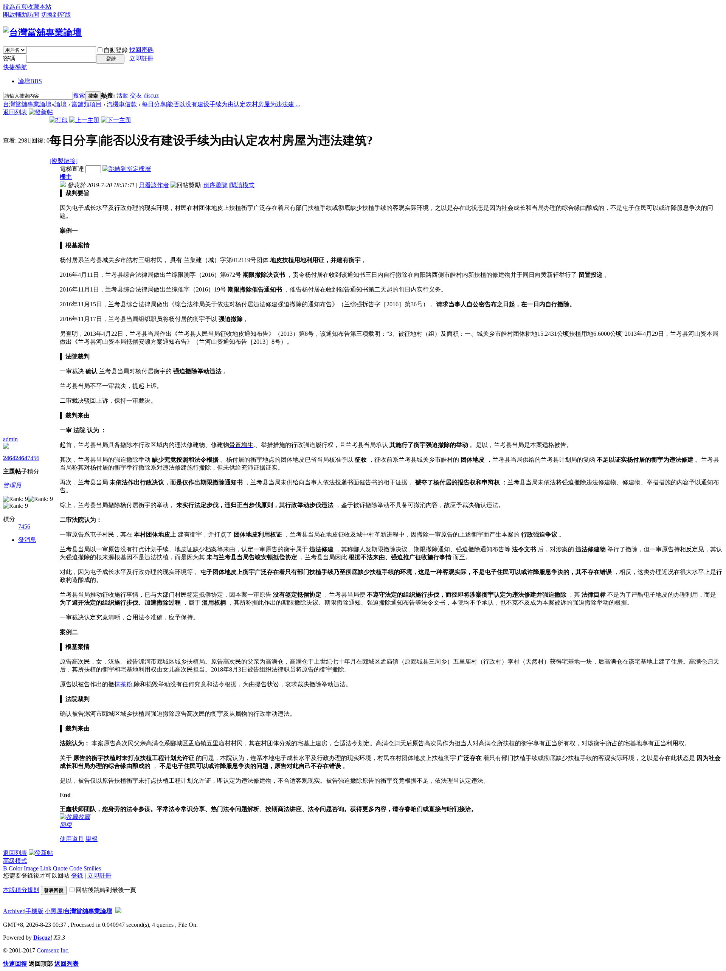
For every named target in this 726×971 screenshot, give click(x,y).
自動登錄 (116, 50)
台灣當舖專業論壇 (27, 104)
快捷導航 (15, 67)
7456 (33, 458)
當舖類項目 (86, 104)
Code (75, 868)
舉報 (91, 839)
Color (15, 868)
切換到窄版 (56, 14)
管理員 (12, 485)
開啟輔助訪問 (21, 14)
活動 (122, 95)
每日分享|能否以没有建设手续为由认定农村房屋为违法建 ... (221, 104)
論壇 (30, 81)
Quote (60, 868)
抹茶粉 (123, 684)
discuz (151, 95)
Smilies (92, 868)
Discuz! (42, 937)
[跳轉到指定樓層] (126, 169)
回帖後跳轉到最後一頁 (106, 890)
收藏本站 (39, 6)
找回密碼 (141, 50)
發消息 (27, 540)
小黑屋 (54, 911)
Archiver (13, 911)
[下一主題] (116, 120)
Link (45, 868)
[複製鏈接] (64, 161)
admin (10, 439)
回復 (66, 825)
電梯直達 (72, 169)
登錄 (77, 875)
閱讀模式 (242, 185)
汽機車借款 (122, 104)
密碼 (9, 58)
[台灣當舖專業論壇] (42, 32)
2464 (9, 458)
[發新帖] (41, 112)
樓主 (66, 177)
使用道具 (72, 839)
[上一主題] (84, 120)
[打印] (59, 120)
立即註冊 (141, 58)
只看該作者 (154, 185)
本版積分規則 (21, 890)
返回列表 (15, 112)
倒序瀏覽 (215, 185)
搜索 (79, 95)
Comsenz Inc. (53, 950)
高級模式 (15, 861)
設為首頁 (15, 6)
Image (31, 868)
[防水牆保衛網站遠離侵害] (118, 911)
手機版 (34, 911)
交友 (136, 95)
